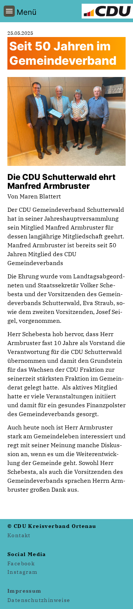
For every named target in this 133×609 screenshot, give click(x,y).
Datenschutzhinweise (39, 600)
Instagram (22, 572)
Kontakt (19, 535)
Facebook (21, 563)
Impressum (24, 591)
